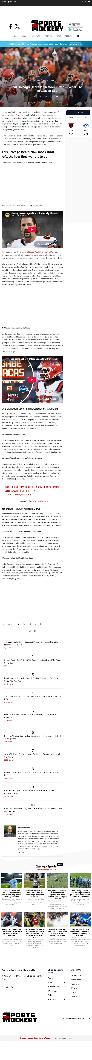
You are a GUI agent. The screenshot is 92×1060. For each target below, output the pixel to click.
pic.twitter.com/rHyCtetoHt (19, 495)
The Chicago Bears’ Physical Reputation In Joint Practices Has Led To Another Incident (80, 894)
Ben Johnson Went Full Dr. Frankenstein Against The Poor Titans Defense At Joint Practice (57, 895)
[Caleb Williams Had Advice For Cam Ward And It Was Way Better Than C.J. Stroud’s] (11, 880)
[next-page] (49, 954)
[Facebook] (79, 1)
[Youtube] (89, 1)
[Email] (51, 96)
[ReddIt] (45, 96)
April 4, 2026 (42, 501)
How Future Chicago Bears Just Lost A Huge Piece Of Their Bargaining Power (57, 932)
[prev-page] (42, 954)
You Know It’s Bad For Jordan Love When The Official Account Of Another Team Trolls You (34, 933)
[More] (57, 96)
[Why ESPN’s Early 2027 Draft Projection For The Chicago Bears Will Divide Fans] (34, 880)
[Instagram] (82, 1)
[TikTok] (7, 986)
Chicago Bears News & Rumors (45, 81)
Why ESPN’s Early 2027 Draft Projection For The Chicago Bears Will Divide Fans (34, 894)
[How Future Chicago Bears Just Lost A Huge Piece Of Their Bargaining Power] (57, 919)
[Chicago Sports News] (47, 25)
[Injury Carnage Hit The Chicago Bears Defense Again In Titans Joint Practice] (11, 919)
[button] (78, 36)
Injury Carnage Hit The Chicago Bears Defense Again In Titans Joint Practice (12, 932)
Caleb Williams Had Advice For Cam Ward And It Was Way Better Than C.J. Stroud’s (11, 894)
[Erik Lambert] (29, 103)
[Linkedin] (23, 852)
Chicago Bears (15, 115)
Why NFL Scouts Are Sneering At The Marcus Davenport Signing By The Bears (80, 932)
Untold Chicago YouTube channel (35, 252)
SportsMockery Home (63, 1038)
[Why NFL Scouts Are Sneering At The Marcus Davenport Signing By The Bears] (80, 919)
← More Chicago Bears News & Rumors (36, 1038)
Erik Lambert (38, 103)
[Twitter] (85, 1)
